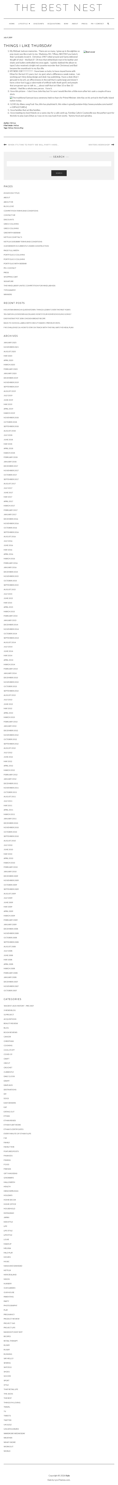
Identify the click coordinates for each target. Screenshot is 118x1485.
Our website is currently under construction (26, 246)
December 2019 (11, 378)
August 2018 (10, 431)
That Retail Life (11, 1389)
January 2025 (10, 342)
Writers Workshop (99, 145)
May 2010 (8, 854)
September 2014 (11, 638)
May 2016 (8, 550)
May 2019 (8, 404)
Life (5, 1226)
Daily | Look (9, 1076)
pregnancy (9, 1314)
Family (7, 1142)
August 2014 (10, 642)
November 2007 (11, 986)
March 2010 (9, 863)
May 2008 (8, 959)
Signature (9, 281)
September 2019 (11, 386)
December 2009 (11, 876)
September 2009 (11, 889)
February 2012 (11, 774)
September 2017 (11, 479)
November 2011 (11, 788)
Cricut (7, 1063)
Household (9, 1208)
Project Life (9, 1327)
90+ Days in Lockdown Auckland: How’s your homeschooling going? (37, 314)
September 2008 (11, 942)
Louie (6, 1239)
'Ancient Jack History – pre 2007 (19, 1006)
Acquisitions (53, 24)
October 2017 (10, 475)
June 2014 (8, 651)
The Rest (8, 1398)
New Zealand (10, 1274)
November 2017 (11, 470)
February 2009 (11, 920)
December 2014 (11, 624)
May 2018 (8, 444)
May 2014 (8, 655)
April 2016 (8, 554)
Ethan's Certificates (13, 1129)
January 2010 (10, 871)
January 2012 (10, 779)
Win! (66, 24)
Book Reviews (10, 1032)
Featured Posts (11, 1151)
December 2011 (11, 783)
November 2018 (11, 417)
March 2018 (9, 453)
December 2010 (11, 823)
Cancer (7, 1036)
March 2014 (9, 664)
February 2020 (11, 369)
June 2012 (8, 757)
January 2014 (10, 673)
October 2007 (10, 990)
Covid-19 (8, 1054)
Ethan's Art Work (12, 1125)
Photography (10, 1305)
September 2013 (11, 691)
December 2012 (11, 730)
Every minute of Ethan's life (17, 1133)
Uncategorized (11, 1429)
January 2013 (10, 726)
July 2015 (8, 594)
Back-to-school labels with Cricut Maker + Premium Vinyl (32, 323)
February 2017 (11, 510)
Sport (6, 1380)
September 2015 (11, 585)
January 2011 (10, 818)
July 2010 (8, 845)
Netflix (7, 1270)
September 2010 (11, 836)
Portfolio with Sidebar (15, 263)
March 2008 (9, 968)
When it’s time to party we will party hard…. (33, 145)
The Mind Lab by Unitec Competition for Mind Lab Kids (29, 285)
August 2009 (10, 893)
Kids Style (8, 1222)
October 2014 (10, 633)
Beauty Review (11, 1023)
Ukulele (8, 1424)
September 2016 (11, 532)
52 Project (9, 1014)
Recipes (7, 1336)
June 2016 (8, 545)
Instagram (9, 1213)
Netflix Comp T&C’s (13, 237)
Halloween (9, 1182)
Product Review (11, 1319)
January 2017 (10, 514)
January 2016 (10, 567)
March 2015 (9, 611)
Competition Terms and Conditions (21, 211)
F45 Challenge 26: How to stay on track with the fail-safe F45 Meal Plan (38, 327)
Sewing (7, 1363)
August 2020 (10, 351)
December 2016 (11, 519)
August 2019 (10, 391)
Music (6, 1261)
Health (7, 1186)
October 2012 (10, 739)
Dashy (7, 1081)
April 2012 (8, 765)
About (75, 24)
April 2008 (8, 964)
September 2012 (11, 744)
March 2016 (9, 558)
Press (84, 24)
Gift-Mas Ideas (10, 1173)
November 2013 (11, 682)
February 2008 (11, 973)
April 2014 (8, 660)
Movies (7, 1257)
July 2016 (8, 541)
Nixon (7, 1279)
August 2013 (10, 695)
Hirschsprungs (11, 1191)
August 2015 (10, 589)
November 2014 (11, 629)
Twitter (7, 1420)
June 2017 (8, 492)
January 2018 (10, 461)
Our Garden (9, 1288)
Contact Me (9, 215)
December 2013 (11, 677)
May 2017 (8, 497)
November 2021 (11, 347)
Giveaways (9, 1178)
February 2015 (11, 616)
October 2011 (10, 792)
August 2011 (10, 796)
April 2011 (8, 810)
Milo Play (8, 1253)
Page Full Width (11, 250)
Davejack (8, 1085)
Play (6, 1310)
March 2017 (9, 505)
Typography (10, 290)
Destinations (10, 1089)
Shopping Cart (11, 277)
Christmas (9, 1041)
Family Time (9, 1147)
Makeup (7, 1244)
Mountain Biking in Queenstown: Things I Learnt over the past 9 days (37, 309)
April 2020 (8, 360)
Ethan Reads (10, 1120)
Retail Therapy (11, 1341)
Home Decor (10, 1200)
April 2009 (8, 911)
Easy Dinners (10, 1103)
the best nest (59, 7)
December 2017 (11, 466)
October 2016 (10, 528)
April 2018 (8, 448)
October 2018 (10, 422)
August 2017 (10, 483)
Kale (68, 1475)
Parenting (9, 1296)
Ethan (7, 1116)
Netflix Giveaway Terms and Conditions (23, 241)
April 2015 (8, 607)
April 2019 (8, 409)
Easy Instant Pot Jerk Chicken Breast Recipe (24, 318)
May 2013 (8, 708)
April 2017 (8, 501)
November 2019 (11, 382)
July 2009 (8, 898)
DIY (5, 1094)
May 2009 (8, 907)
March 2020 (9, 364)
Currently (9, 1072)
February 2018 (11, 457)
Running (8, 1354)
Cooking (8, 1045)
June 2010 (8, 849)
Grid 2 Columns (11, 224)
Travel (7, 1407)
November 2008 (11, 933)
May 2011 (8, 805)
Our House (9, 1292)
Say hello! (9, 1358)
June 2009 (8, 902)
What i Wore (10, 1442)
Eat (5, 1107)
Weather (8, 1438)
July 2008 (8, 951)
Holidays (8, 1195)
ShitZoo (8, 1367)
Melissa (13, 123)
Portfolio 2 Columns (14, 255)
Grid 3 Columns (11, 228)
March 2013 (9, 717)
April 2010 (8, 858)
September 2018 (11, 426)
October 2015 (10, 580)
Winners (8, 294)
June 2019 (8, 400)
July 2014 (8, 647)
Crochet (8, 1067)
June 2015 (8, 598)
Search (59, 173)
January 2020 (10, 373)
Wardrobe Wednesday (14, 1433)
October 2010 (10, 832)
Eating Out (9, 1111)
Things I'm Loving (12, 1402)
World (7, 1451)
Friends (7, 1169)
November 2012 (11, 735)
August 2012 (10, 748)
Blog (6, 1028)
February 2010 (11, 867)
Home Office (10, 1204)
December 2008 (11, 929)
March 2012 (9, 770)
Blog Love (9, 206)
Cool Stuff (9, 1050)
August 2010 (10, 840)
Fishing (7, 1160)
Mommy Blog (18, 128)
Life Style (8, 1230)
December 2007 (11, 982)
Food (6, 1164)
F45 (5, 1138)
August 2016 (10, 536)
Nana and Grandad (13, 1266)
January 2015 (10, 620)
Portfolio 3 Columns (14, 259)
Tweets (7, 1415)
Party (6, 1301)
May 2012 (8, 761)
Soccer (7, 1376)
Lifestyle (23, 24)
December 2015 (11, 572)
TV (5, 1411)
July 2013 (8, 699)
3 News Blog (10, 1010)
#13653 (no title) (12, 193)
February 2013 (11, 722)
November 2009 (11, 880)
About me (8, 202)
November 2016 (11, 523)
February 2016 (11, 563)
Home (12, 24)
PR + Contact (97, 24)
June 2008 (8, 955)
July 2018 (8, 435)
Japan (6, 1217)
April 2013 (8, 713)
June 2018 (8, 439)
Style (6, 1385)
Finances (8, 1155)
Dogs (6, 1098)
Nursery (8, 1283)
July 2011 (8, 801)
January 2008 (10, 977)
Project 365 (9, 1323)
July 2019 (8, 395)
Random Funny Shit (13, 1332)
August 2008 (10, 946)
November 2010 (11, 827)
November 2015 (11, 576)
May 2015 (8, 603)
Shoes (7, 1371)
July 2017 (8, 488)
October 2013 (10, 686)
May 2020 (8, 356)
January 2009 (10, 924)
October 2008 (10, 937)
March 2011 (9, 814)
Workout (8, 1446)
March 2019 (9, 413)
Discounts (38, 24)
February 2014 (11, 669)
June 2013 (8, 704)
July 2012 (8, 752)
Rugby (7, 1345)
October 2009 (10, 885)
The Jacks (8, 1394)
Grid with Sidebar (12, 232)
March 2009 (9, 915)
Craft (6, 1059)
